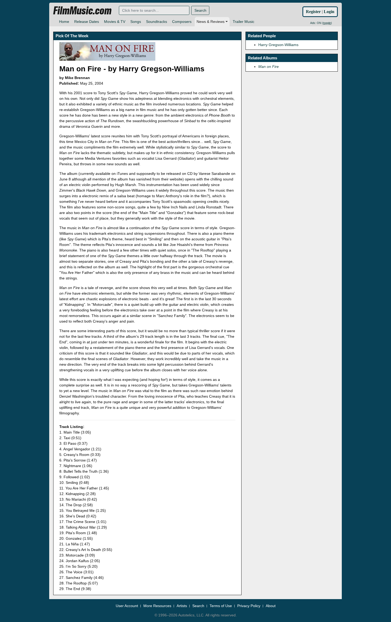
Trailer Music (243, 21)
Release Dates (86, 21)
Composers (182, 21)
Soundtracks (156, 21)
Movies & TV (114, 21)
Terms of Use (221, 606)
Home (64, 21)
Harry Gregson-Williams (278, 45)
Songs (135, 21)
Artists (182, 606)
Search (200, 10)
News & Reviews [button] (210, 21)
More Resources (157, 606)
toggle (327, 22)
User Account (127, 606)
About (271, 606)
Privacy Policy (248, 606)
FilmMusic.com (82, 10)
